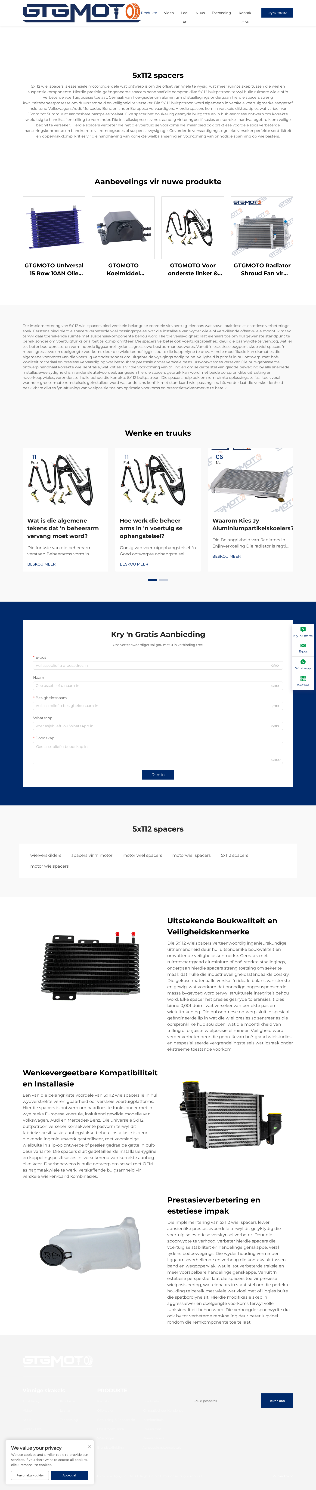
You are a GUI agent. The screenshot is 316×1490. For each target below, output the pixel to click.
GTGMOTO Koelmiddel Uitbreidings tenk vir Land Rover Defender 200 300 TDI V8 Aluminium (123, 269)
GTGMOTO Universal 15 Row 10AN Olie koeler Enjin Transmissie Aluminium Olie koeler (54, 269)
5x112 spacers (234, 855)
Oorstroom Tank (110, 1429)
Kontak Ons (245, 14)
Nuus (200, 13)
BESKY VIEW (54, 227)
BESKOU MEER (41, 564)
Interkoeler (151, 1401)
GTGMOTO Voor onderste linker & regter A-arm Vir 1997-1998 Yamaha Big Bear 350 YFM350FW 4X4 (193, 269)
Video (169, 13)
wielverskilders (45, 855)
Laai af (184, 14)
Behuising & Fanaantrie (116, 1420)
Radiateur (105, 1401)
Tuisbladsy (31, 1401)
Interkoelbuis (153, 1420)
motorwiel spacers (191, 855)
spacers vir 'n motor (91, 855)
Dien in (158, 774)
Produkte (149, 13)
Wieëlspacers (153, 1438)
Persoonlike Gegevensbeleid (182, 1476)
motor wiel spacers (142, 855)
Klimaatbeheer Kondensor (164, 1410)
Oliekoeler (105, 1410)
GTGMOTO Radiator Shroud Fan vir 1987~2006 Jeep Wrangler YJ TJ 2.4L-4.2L (262, 269)
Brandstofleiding (110, 1447)
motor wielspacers (49, 866)
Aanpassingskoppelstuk (162, 1447)
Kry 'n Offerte (277, 13)
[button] (152, 580)
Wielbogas (106, 1438)
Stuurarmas (152, 1429)
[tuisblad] (82, 12)
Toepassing (221, 13)
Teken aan (277, 1401)
